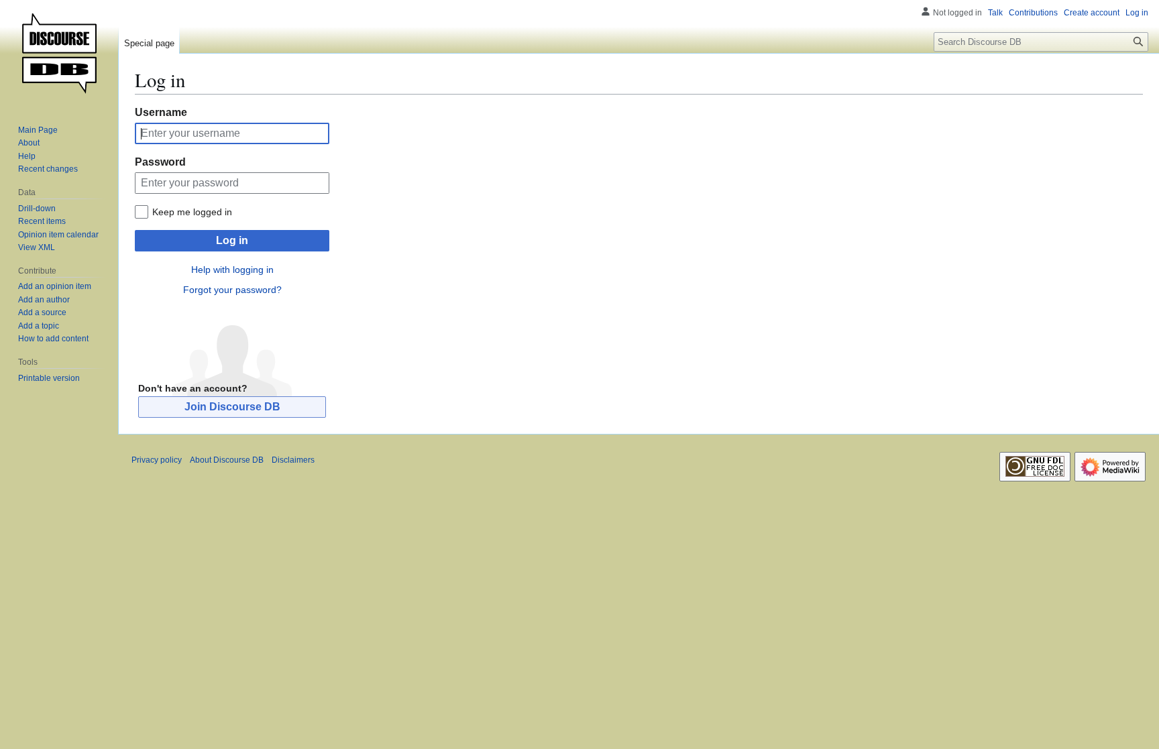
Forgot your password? (232, 289)
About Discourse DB (227, 460)
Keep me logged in (192, 212)
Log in (232, 240)
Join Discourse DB (232, 406)
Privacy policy (156, 460)
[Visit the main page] (59, 53)
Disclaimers (293, 460)
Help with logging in (232, 269)
